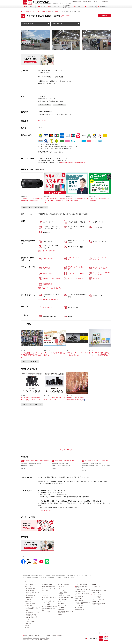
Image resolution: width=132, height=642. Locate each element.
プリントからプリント (31, 614)
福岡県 (49, 11)
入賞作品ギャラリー (79, 609)
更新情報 (60, 614)
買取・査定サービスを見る (47, 251)
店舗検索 (28, 11)
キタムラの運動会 (79, 596)
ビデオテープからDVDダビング (33, 607)
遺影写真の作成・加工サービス (33, 616)
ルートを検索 (59, 104)
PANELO (27, 627)
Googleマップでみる (66, 450)
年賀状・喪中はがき (30, 603)
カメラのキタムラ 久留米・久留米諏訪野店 (36, 460)
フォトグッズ (28, 623)
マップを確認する (45, 104)
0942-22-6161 (42, 121)
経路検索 (104, 15)
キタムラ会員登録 (96, 594)
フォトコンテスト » (80, 605)
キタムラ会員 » (96, 592)
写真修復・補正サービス (31, 618)
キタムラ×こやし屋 (46, 612)
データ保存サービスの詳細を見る (49, 299)
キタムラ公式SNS (46, 604)
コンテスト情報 (78, 607)
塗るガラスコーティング (47, 590)
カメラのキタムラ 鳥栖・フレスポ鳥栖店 (96, 460)
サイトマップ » (96, 601)
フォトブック (28, 594)
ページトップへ (104, 633)
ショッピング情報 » (63, 584)
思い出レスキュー (29, 605)
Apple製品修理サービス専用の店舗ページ (73, 162)
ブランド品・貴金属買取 (64, 595)
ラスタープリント (30, 590)
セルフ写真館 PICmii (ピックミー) (49, 606)
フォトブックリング (30, 599)
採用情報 (79, 1)
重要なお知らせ (61, 609)
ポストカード (28, 601)
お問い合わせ (86, 1)
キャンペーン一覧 (62, 605)
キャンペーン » (62, 603)
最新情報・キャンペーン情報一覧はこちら (34, 207)
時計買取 (61, 594)
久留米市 (56, 11)
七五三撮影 (45, 595)
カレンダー (27, 619)
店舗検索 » (94, 584)
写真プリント (28, 586)
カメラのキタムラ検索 (39, 11)
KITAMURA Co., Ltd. (32, 639)
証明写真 (27, 625)
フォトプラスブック (30, 595)
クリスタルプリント (30, 588)
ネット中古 (61, 590)
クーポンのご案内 (46, 603)
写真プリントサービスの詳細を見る (49, 288)
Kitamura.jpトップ (29, 581)
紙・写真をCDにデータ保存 (32, 612)
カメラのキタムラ (96, 586)
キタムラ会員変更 (96, 596)
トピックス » (61, 607)
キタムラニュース (62, 601)
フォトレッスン (78, 598)
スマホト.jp (44, 592)
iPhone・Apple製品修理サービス (49, 586)
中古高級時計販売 (63, 592)
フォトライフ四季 (79, 600)
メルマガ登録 (105, 1)
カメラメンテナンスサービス (48, 588)
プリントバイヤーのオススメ (64, 599)
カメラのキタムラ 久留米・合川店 (64, 460)
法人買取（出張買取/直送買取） (66, 597)
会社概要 (74, 1)
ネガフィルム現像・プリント (32, 592)
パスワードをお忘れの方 (98, 599)
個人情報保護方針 (28, 635)
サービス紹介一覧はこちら (30, 361)
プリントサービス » (30, 584)
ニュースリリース (39, 635)
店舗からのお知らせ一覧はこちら (32, 404)
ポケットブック (29, 597)
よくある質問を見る (44, 510)
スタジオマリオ (46, 594)
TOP (22, 11)
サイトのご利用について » (99, 604)
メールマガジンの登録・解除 (48, 601)
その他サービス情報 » (47, 584)
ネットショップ (61, 586)
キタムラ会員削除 (96, 598)
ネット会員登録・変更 (95, 1)
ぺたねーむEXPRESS (30, 621)
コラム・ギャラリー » (81, 584)
